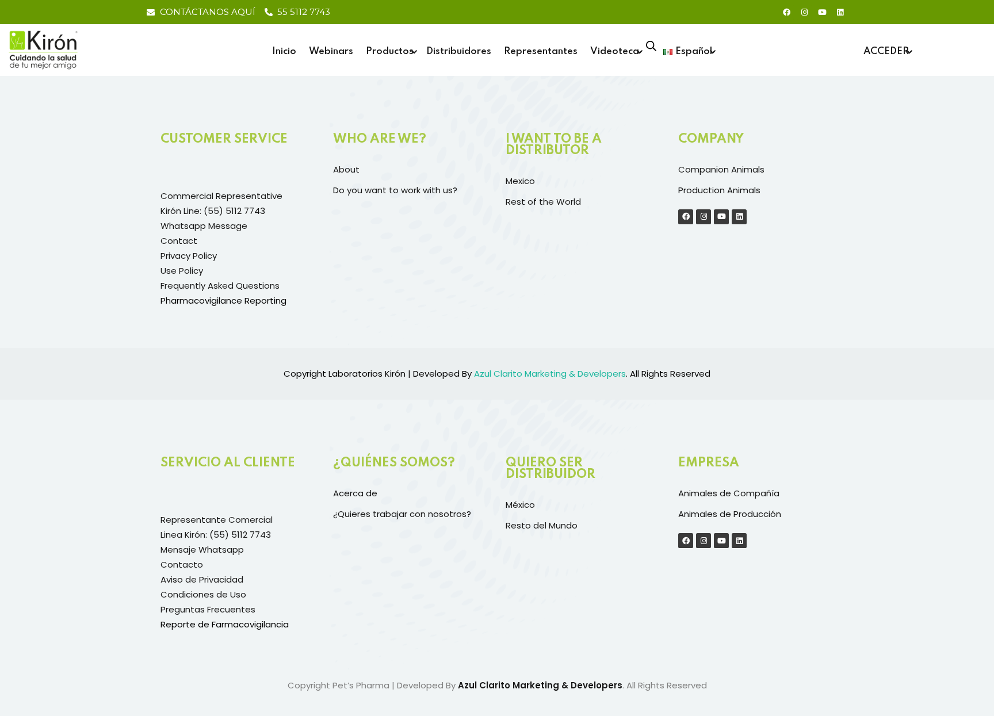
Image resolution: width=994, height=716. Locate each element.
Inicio (284, 51)
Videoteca (614, 51)
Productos (390, 51)
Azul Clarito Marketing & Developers (540, 685)
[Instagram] (804, 12)
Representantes (541, 51)
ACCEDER (886, 51)
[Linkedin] (839, 12)
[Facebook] (786, 12)
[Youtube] (822, 12)
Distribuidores (458, 51)
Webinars (331, 51)
